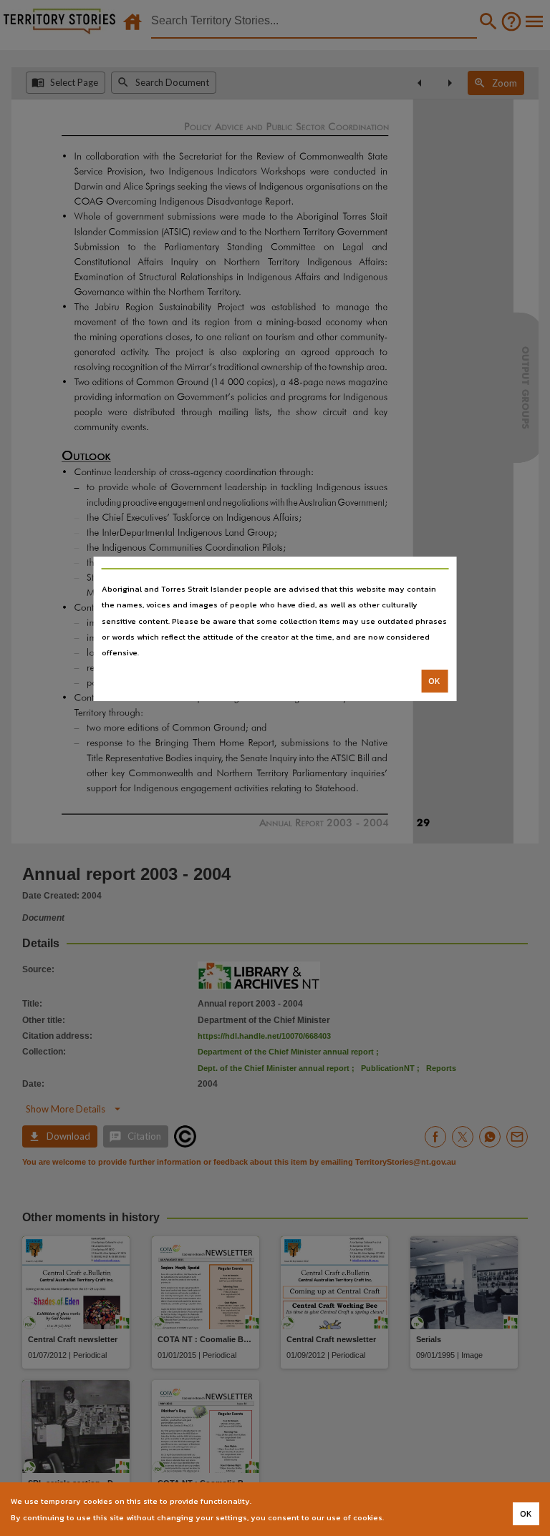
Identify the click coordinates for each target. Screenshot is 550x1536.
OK (434, 681)
